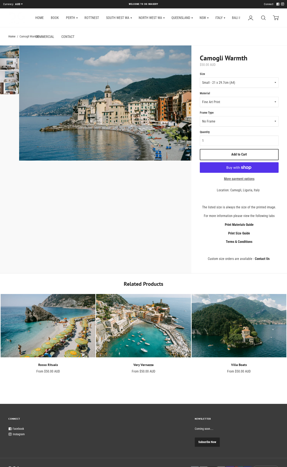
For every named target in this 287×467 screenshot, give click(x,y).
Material (205, 93)
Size (202, 74)
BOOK (55, 18)
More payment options (239, 179)
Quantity (205, 132)
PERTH (71, 18)
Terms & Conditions (239, 242)
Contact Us (262, 259)
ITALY (219, 18)
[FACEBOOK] (277, 4)
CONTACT (67, 37)
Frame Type (207, 112)
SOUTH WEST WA (118, 18)
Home (12, 36)
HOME (39, 18)
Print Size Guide (239, 233)
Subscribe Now (207, 442)
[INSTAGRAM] (282, 4)
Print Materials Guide (239, 225)
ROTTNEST (91, 18)
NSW (203, 18)
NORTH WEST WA (151, 18)
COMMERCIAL (44, 37)
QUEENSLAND (181, 18)
